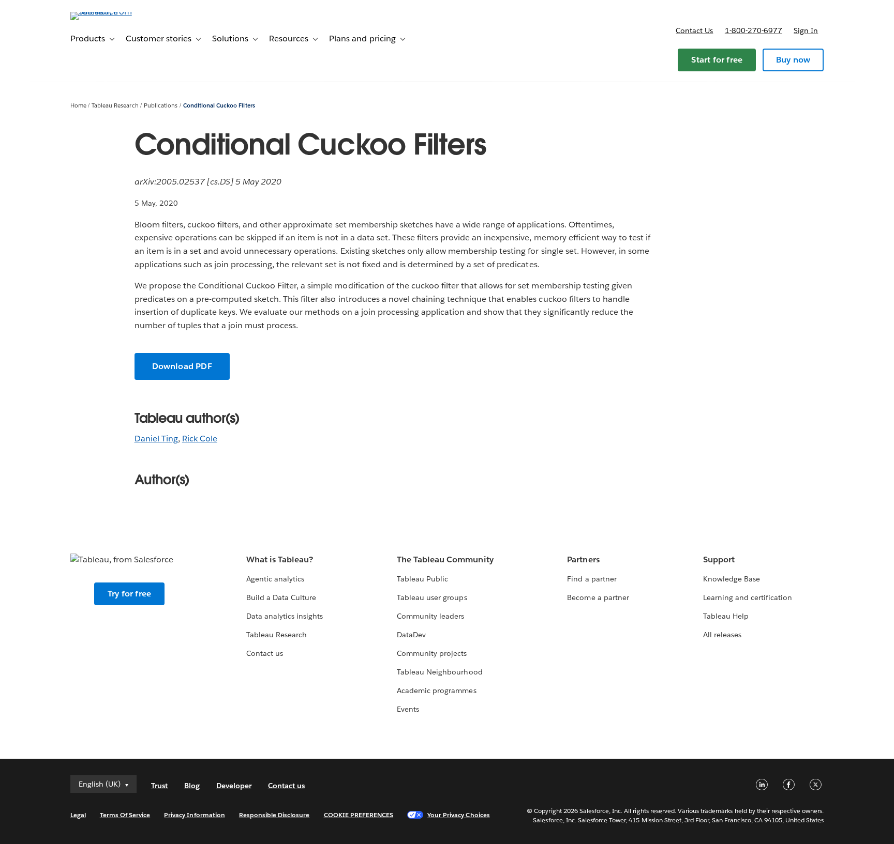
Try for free (129, 593)
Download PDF (182, 366)
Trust (159, 785)
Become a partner (598, 597)
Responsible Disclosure (274, 814)
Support (719, 559)
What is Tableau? (279, 559)
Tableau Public (422, 579)
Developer (233, 785)
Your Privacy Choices (458, 814)
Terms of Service (125, 814)
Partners (583, 559)
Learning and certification (748, 597)
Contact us (694, 30)
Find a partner (591, 579)
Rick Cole (199, 438)
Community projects (432, 653)
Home (78, 106)
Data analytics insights (284, 616)
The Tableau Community (445, 559)
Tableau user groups (432, 597)
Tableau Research (115, 106)
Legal (78, 814)
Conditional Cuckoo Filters (219, 106)
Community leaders (430, 616)
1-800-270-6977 (753, 30)
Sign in (806, 30)
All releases (722, 634)
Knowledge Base (731, 579)
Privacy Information (194, 814)
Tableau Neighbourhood (439, 672)
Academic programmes (436, 690)
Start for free (716, 59)
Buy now (793, 59)
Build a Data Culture (281, 597)
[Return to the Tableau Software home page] (114, 11)
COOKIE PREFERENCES (359, 814)
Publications (160, 106)
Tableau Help (726, 616)
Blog (192, 785)
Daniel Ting (156, 438)
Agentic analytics (275, 579)
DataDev (411, 634)
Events (408, 709)
